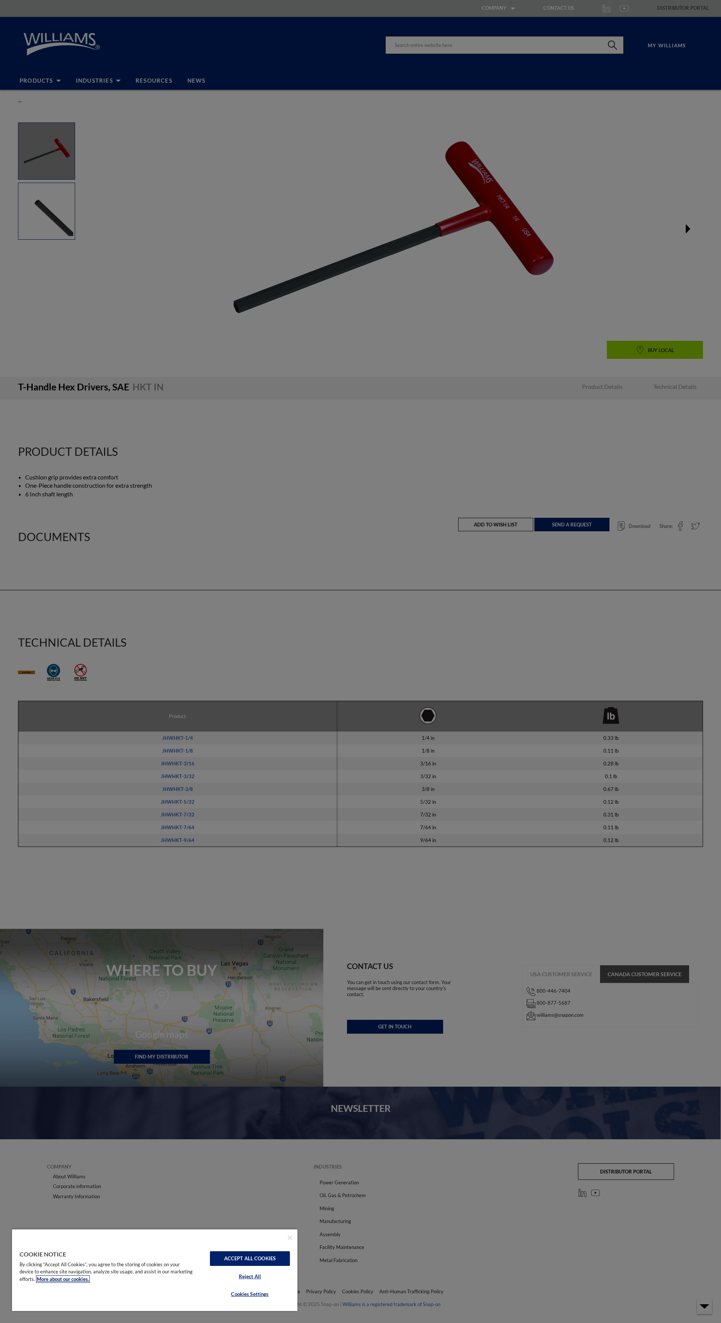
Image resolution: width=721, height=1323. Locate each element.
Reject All (250, 1276)
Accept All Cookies (250, 1258)
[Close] (290, 1237)
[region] (154, 1270)
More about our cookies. (63, 1279)
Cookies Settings (249, 1294)
